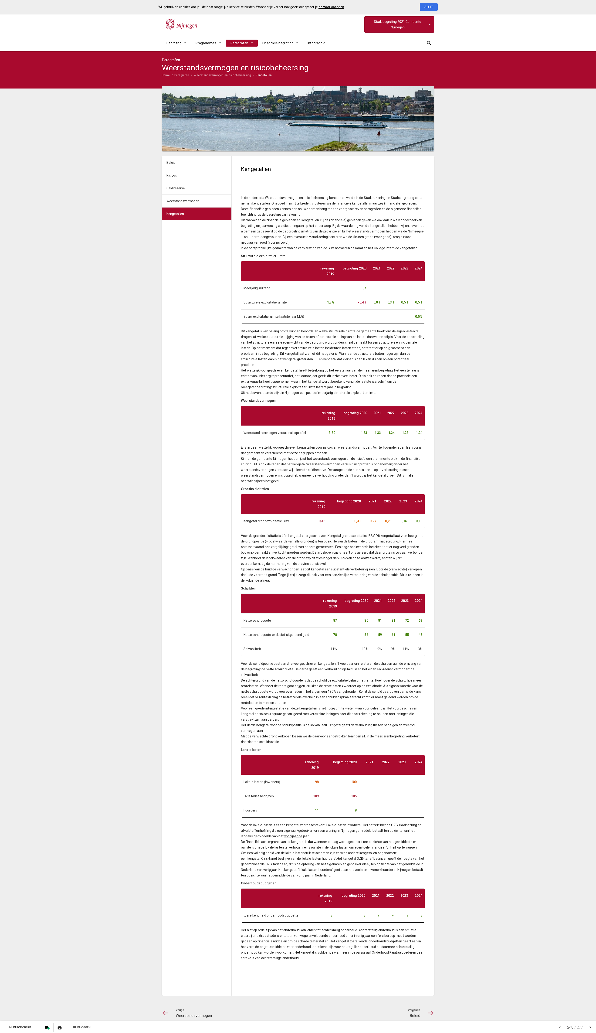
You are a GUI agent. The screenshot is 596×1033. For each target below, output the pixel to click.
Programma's (206, 43)
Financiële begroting (278, 43)
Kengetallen (264, 75)
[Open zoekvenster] (429, 43)
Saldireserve (175, 188)
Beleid (171, 162)
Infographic (316, 43)
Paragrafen (239, 43)
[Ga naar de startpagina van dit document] (181, 24)
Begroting (174, 43)
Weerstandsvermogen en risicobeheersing (222, 75)
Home (166, 75)
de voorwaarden (331, 7)
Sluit (428, 7)
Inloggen (82, 1027)
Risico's (171, 175)
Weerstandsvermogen (182, 201)
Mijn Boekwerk (20, 1027)
